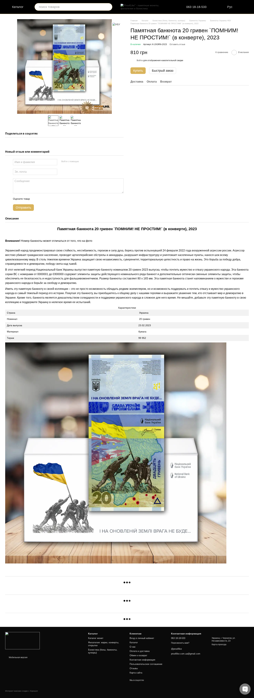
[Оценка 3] (46, 199)
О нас (133, 647)
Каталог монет (95, 638)
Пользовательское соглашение (146, 664)
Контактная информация (142, 659)
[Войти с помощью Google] (88, 162)
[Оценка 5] (57, 199)
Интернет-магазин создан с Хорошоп (21, 691)
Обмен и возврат (138, 655)
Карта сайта (136, 672)
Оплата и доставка (139, 651)
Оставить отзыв (177, 44)
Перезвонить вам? (180, 643)
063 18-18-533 (196, 6)
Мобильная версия (17, 657)
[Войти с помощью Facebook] (83, 162)
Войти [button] (140, 60)
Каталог (134, 642)
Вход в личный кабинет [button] (142, 638)
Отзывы (134, 668)
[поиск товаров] (108, 7)
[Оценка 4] (52, 199)
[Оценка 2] (41, 199)
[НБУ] (116, 24)
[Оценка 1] (35, 199)
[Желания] (250, 7)
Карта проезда (219, 644)
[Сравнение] (220, 7)
